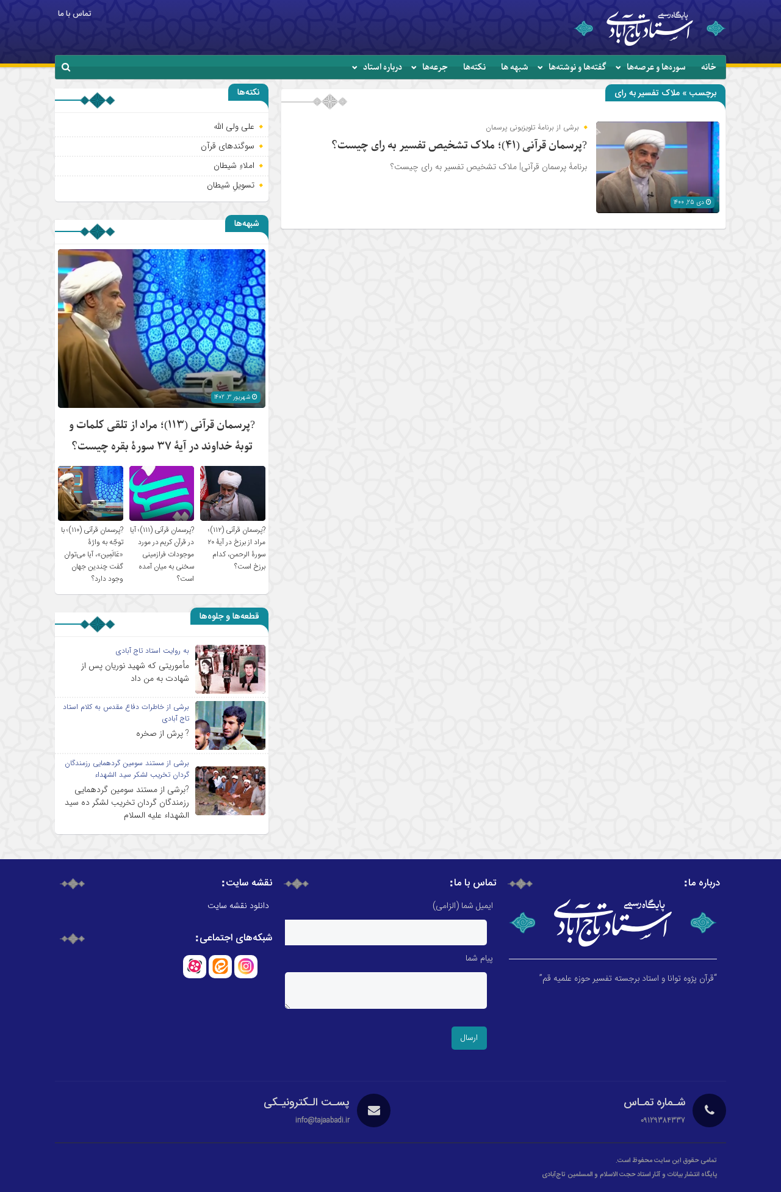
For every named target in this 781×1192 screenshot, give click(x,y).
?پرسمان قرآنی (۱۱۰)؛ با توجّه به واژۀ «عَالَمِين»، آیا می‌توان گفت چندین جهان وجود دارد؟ (92, 554)
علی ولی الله (234, 126)
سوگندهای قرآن (227, 146)
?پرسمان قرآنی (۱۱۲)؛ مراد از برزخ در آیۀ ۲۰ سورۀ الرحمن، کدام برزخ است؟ (236, 548)
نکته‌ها (474, 67)
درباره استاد (382, 67)
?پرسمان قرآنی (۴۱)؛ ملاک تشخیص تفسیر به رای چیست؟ (459, 145)
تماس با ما (74, 14)
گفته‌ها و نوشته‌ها (577, 67)
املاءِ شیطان (234, 165)
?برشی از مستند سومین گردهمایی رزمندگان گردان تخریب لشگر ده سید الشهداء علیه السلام (127, 802)
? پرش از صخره (162, 733)
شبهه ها (514, 67)
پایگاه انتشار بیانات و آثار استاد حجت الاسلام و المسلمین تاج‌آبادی (629, 1174)
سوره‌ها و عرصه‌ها (656, 67)
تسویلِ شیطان (230, 185)
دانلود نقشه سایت (238, 906)
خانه (708, 67)
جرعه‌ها (435, 67)
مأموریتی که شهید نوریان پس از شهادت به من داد (135, 672)
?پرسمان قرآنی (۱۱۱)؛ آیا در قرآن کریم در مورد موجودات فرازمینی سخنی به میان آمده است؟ (162, 554)
